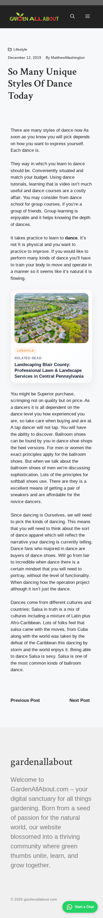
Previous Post (25, 700)
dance (71, 237)
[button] (72, 17)
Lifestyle (20, 49)
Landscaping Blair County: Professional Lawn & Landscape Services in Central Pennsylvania (49, 370)
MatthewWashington (68, 57)
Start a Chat (84, 907)
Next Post (79, 700)
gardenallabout (41, 762)
